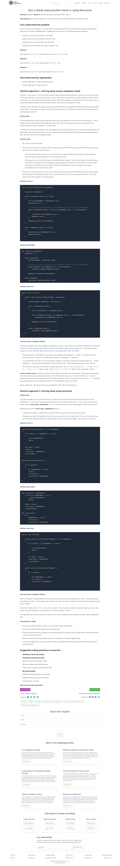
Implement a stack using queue (33, 654)
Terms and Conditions (50, 858)
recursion (38, 701)
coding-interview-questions (29, 705)
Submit (60, 734)
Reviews (95, 3)
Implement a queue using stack (33, 657)
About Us (12, 858)
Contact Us (107, 3)
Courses (77, 3)
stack (30, 701)
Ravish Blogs (69, 855)
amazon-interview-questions (53, 701)
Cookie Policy (107, 858)
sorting (23, 701)
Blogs (83, 3)
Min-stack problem (28, 671)
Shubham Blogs (50, 855)
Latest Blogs (31, 855)
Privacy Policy (88, 858)
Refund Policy (69, 858)
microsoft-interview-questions (74, 701)
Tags (89, 3)
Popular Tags (88, 855)
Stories (101, 3)
